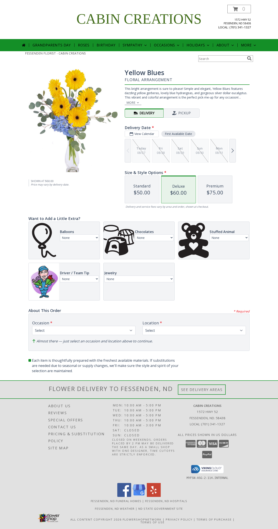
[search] (249, 58)
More (246, 45)
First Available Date (178, 134)
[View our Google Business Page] (139, 496)
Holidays (196, 45)
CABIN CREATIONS (139, 19)
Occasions (164, 45)
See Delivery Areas (202, 389)
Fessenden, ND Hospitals (166, 501)
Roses (83, 45)
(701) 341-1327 (240, 27)
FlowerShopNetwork (142, 519)
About (223, 45)
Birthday (106, 45)
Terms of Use (153, 522)
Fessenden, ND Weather (114, 509)
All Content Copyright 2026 (96, 519)
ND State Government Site (160, 509)
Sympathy (132, 45)
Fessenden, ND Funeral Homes (116, 501)
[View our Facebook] (124, 496)
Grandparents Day (52, 45)
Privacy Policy (179, 519)
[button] (239, 9)
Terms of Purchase (214, 519)
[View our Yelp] (154, 496)
